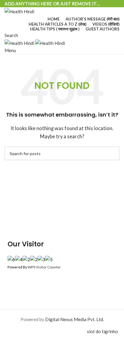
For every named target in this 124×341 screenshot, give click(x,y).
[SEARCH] (112, 153)
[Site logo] (19, 11)
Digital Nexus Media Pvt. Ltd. (74, 319)
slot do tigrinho (102, 331)
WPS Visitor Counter (44, 267)
